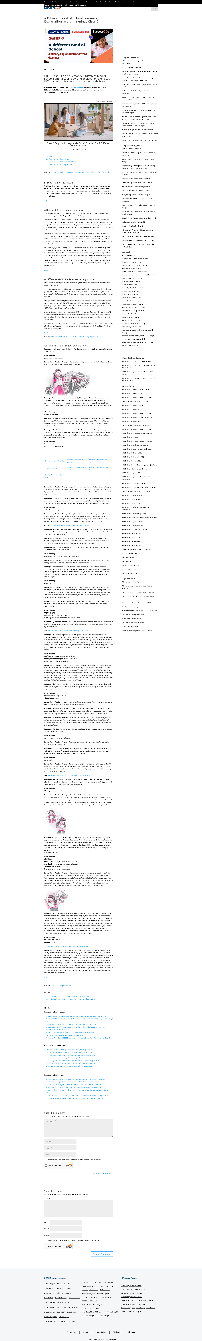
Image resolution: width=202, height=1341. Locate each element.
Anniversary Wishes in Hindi (131, 320)
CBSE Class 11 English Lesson (132, 405)
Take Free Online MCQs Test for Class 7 (136, 549)
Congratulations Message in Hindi (133, 301)
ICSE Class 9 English (103, 1316)
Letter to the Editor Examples (131, 1311)
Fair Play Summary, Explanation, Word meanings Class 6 (65, 1035)
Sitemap (131, 1332)
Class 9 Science (49, 1312)
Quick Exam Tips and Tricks (131, 619)
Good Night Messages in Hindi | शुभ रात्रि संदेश (137, 342)
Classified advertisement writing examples (136, 187)
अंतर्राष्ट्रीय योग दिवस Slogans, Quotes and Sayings (138, 336)
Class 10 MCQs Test (64, 1293)
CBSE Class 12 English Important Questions (137, 397)
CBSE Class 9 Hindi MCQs (131, 503)
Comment (48, 1198)
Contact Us (71, 1332)
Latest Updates (56, 2)
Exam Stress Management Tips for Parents (137, 631)
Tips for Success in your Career (133, 623)
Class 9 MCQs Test (50, 1317)
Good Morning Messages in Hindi (133, 339)
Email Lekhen (150, 1308)
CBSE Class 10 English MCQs (132, 421)
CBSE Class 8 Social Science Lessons (134, 530)
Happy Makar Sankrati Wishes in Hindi (135, 259)
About (85, 1332)
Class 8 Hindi (61, 1321)
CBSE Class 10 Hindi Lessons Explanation (136, 445)
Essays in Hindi (127, 561)
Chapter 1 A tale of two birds (55, 461)
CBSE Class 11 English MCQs (132, 409)
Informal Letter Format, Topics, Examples (136, 179)
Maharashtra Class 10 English (92, 1305)
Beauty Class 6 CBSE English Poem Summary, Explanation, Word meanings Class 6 (74, 1087)
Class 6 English (109, 1282)
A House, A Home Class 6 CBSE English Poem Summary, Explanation (74, 337)
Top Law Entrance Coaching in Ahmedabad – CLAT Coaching (65, 5)
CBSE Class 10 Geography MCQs (133, 457)
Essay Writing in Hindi (106, 1286)
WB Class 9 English (88, 1316)
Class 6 (126, 2)
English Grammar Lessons (131, 553)
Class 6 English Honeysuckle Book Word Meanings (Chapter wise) (68, 996)
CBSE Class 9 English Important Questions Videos (139, 487)
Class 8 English (64, 1317)
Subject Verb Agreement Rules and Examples (137, 130)
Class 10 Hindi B (49, 1303)
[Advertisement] (140, 36)
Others (135, 2)
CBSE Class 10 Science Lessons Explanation (137, 433)
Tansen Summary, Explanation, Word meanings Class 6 (64, 1058)
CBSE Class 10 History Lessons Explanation (137, 449)
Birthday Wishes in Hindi (130, 317)
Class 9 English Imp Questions (131, 1286)
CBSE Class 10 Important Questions (133, 1289)
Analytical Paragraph (139, 1304)
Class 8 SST (72, 1321)
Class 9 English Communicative (67, 1307)
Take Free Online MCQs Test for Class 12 (136, 401)
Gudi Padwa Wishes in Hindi (131, 268)
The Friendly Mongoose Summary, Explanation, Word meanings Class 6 (70, 1052)
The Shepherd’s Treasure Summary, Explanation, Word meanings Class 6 (70, 1055)
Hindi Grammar (105, 1290)
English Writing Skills (129, 569)
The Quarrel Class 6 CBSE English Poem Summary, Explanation (68, 775)
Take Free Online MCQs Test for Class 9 (136, 491)
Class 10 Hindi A (74, 1298)
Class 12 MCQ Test (63, 1284)
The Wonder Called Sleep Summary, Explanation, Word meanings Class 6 (70, 1063)
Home (46, 2)
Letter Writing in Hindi (145, 1300)
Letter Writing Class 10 (128, 1300)
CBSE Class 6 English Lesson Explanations (136, 361)
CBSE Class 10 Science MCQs (132, 437)
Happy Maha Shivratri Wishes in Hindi (135, 265)
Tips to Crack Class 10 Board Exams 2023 (136, 603)
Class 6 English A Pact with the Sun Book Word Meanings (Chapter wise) (70, 999)
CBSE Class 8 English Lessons (132, 522)
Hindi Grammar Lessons (130, 565)
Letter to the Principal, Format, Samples (136, 191)
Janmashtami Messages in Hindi (133, 311)
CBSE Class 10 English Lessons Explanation (137, 417)
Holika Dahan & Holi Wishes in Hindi (134, 272)
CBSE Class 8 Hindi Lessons (131, 534)
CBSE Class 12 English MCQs (132, 393)
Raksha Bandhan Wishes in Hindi (133, 314)
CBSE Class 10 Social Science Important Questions (139, 465)
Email (46, 1229)
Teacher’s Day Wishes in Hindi (132, 304)
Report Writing (126, 1304)
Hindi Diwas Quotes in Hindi (132, 298)
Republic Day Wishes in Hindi (132, 262)
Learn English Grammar (90, 1290)
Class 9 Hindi (71, 1312)
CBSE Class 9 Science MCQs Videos (134, 514)
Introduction (50, 156)
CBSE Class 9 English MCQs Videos (134, 483)
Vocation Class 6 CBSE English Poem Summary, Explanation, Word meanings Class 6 (74, 1098)
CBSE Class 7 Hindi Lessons (131, 546)
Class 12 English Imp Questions (131, 1297)
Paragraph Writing (138, 1308)
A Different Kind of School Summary (58, 159)
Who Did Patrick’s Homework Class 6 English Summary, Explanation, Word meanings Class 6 (77, 1016)
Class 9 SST (61, 1312)
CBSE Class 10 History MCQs (132, 453)
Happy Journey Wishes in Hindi (132, 278)
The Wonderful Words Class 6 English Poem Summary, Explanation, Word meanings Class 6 (77, 1095)
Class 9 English (49, 1307)
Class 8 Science (49, 1321)
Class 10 (88, 2)
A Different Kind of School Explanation (59, 165)
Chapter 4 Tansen (51, 469)
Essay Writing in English (90, 1286)
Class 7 (116, 2)
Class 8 (107, 2)
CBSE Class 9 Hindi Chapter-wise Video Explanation (139, 518)
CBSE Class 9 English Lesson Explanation (136, 469)
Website (47, 1235)
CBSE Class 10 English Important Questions (137, 429)
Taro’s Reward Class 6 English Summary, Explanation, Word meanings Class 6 (72, 1024)
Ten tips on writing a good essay (133, 607)
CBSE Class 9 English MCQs (131, 473)
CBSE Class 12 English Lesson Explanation (136, 389)
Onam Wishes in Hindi (129, 255)
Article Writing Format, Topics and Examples (137, 183)
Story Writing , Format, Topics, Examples (136, 195)
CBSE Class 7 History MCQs (131, 542)
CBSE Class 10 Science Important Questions (137, 441)
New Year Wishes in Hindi (131, 281)
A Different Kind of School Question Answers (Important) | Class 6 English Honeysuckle (80, 172)
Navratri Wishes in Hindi (130, 294)
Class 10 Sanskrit (63, 1303)
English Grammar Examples (131, 67)
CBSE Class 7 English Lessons (132, 538)
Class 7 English (87, 1282)
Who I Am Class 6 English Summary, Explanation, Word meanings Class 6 (70, 1032)
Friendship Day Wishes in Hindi (132, 288)
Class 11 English (49, 1288)
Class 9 (98, 2)
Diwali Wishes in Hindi (129, 285)
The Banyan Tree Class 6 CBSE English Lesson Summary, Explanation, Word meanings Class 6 (78, 1038)
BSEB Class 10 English (89, 1301)
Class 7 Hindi (98, 1282)
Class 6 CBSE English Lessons (61, 986)
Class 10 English (49, 1293)
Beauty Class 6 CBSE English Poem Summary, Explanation (70, 525)
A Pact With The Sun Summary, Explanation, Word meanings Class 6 (69, 1066)
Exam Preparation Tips (130, 627)
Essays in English (128, 557)
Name (47, 1222)
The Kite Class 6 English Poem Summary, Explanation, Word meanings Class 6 (72, 1082)
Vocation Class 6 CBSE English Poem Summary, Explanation (67, 946)
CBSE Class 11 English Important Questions (137, 413)
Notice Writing (126, 1308)
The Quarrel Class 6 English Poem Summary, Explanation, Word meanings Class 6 (73, 1085)
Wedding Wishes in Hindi (130, 345)
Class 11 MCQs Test (64, 1288)
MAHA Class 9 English (111, 1312)
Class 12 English (49, 1284)
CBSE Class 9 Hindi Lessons (131, 499)
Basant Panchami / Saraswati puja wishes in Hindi (139, 275)
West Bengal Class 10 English (92, 1312)
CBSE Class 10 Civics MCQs (131, 461)
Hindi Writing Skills (103, 1293)
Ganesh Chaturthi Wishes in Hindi (133, 307)
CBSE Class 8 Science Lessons (132, 526)
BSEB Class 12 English (89, 1297)
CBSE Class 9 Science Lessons (132, 495)
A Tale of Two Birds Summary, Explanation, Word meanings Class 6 (69, 1050)
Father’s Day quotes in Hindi (131, 327)
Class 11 (78, 2)
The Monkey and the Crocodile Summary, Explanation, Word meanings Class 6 (72, 1061)
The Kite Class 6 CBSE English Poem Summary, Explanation (67, 631)
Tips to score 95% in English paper (134, 582)
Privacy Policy (100, 1332)
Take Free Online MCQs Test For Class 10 (136, 425)
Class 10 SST (48, 1298)
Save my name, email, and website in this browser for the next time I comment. (74, 1160)
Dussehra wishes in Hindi (130, 291)
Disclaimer (117, 1332)
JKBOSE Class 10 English (90, 1308)
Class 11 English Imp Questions (131, 1293)
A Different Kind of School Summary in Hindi (61, 162)
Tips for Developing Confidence (133, 615)
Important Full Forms (129, 573)
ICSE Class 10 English (106, 1297)
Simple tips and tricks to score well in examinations (139, 611)
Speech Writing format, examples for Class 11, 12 (139, 218)
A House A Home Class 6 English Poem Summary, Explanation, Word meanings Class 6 (75, 1079)
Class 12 (68, 2)
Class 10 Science (60, 1298)
